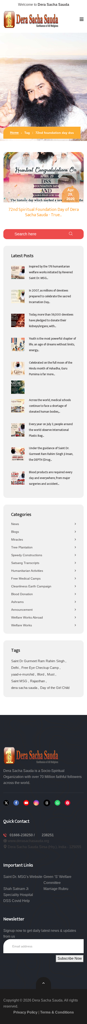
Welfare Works (21, 625)
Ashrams (17, 602)
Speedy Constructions (26, 555)
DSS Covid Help (16, 901)
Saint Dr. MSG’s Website (22, 877)
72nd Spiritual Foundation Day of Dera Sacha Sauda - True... (43, 212)
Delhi (15, 668)
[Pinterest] (67, 803)
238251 (48, 835)
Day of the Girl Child (54, 688)
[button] (82, 19)
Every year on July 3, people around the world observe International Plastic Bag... (51, 429)
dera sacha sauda (24, 688)
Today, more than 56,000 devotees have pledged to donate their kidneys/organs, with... (51, 320)
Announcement (22, 609)
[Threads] (47, 803)
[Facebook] (16, 803)
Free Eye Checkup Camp (40, 668)
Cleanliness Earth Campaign (31, 586)
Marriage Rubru (56, 889)
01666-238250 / (22, 835)
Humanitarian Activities (27, 570)
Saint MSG (19, 681)
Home (14, 132)
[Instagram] (36, 803)
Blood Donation (22, 594)
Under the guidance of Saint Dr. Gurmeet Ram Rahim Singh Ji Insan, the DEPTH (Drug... (51, 454)
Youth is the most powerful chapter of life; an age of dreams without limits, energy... (52, 344)
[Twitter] (6, 803)
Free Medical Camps (26, 578)
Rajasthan (38, 681)
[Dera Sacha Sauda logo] (31, 755)
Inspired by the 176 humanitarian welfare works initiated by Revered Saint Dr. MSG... (51, 272)
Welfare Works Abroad (27, 617)
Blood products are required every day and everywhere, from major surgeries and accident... (50, 478)
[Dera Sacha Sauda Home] (31, 19)
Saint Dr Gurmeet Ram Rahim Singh (38, 661)
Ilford (41, 674)
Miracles (17, 539)
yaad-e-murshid (23, 674)
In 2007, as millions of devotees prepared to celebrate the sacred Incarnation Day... (50, 296)
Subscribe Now (70, 958)
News (15, 524)
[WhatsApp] (57, 803)
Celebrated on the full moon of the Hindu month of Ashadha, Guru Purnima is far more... (50, 368)
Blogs (15, 531)
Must (51, 674)
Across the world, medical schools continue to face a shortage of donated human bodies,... (50, 405)
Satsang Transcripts (25, 563)
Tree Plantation (22, 547)
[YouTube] (26, 803)
